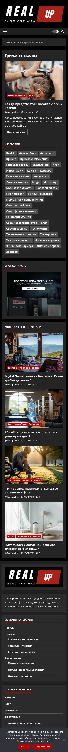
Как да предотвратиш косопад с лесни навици (34, 80)
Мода (36, 182)
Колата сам (41, 176)
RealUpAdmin (13, 112)
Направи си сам (47, 188)
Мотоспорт (50, 182)
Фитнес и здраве (48, 246)
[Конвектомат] (34, 294)
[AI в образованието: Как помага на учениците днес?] (34, 408)
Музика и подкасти (19, 188)
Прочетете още (17, 132)
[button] (5, 31)
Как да (31, 170)
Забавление (41, 164)
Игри (56, 164)
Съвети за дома (16, 228)
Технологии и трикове (21, 234)
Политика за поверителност (24, 723)
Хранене (12, 251)
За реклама (12, 716)
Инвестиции (14, 170)
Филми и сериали (47, 240)
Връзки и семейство (33, 159)
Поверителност (42, 746)
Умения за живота (18, 240)
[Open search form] (62, 31)
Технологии (39, 228)
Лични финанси (17, 182)
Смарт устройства (18, 205)
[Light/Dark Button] (55, 31)
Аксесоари (47, 153)
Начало (10, 697)
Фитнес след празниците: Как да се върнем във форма (31, 490)
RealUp (10, 153)
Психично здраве (40, 193)
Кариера (45, 170)
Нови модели (15, 193)
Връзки (11, 159)
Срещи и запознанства (21, 222)
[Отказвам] (64, 739)
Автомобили (27, 153)
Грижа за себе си (16, 95)
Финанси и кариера (19, 246)
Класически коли (18, 176)
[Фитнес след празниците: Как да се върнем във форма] (34, 465)
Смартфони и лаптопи (21, 211)
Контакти (11, 710)
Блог (8, 704)
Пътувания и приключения (24, 199)
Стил (30, 95)
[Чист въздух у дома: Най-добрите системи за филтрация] (34, 521)
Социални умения (18, 217)
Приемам (24, 746)
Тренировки (48, 234)
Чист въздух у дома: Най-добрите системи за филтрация (30, 547)
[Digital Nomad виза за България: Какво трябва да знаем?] (34, 352)
